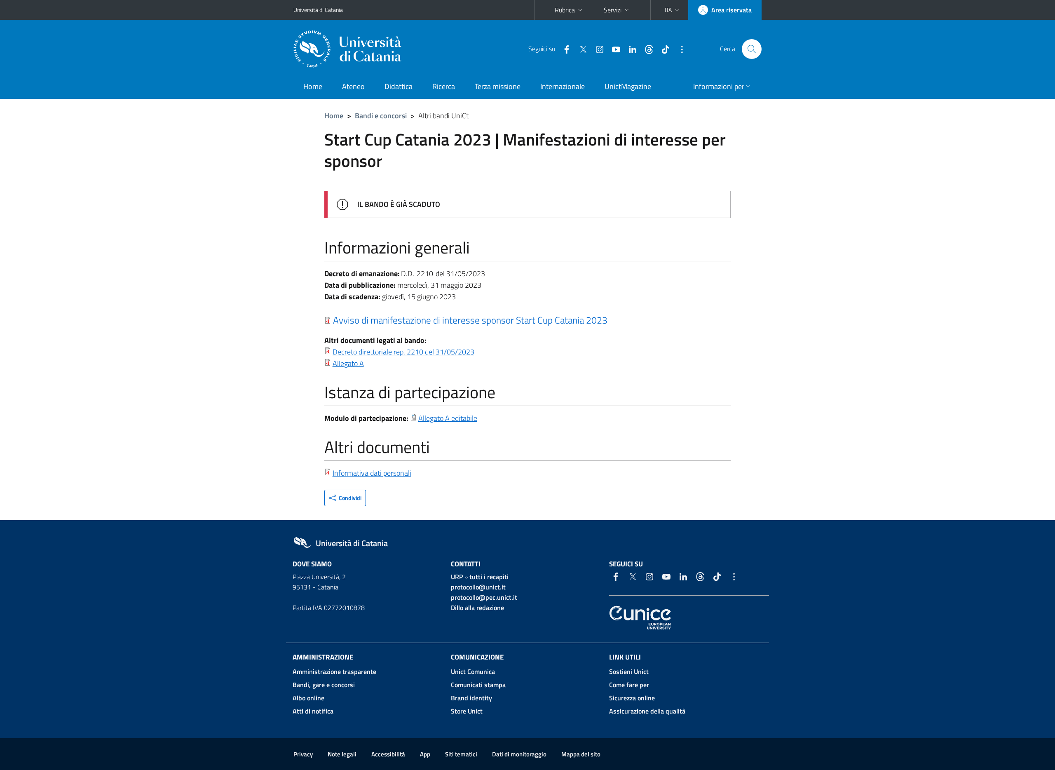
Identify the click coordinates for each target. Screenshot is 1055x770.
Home (312, 86)
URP (457, 577)
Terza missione (497, 86)
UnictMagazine (628, 86)
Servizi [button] (612, 10)
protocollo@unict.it (478, 587)
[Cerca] (752, 49)
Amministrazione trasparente (334, 671)
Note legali (342, 754)
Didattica (398, 86)
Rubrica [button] (565, 10)
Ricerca (443, 86)
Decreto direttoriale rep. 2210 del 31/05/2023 (403, 351)
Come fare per (629, 685)
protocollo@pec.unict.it (484, 597)
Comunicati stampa (478, 685)
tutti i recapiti (489, 577)
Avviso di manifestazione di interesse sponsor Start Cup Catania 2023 (470, 319)
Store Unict (467, 711)
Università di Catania (318, 9)
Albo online (308, 698)
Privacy (303, 754)
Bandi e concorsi (381, 115)
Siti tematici (461, 754)
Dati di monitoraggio (519, 754)
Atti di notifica (313, 711)
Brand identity (471, 698)
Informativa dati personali (372, 473)
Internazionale (562, 86)
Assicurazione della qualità (647, 711)
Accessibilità (388, 754)
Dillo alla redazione (477, 608)
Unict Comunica (473, 671)
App (425, 754)
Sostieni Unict (629, 671)
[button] (672, 9)
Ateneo (353, 86)
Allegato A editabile (447, 418)
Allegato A (348, 363)
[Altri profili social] (679, 49)
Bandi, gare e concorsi (324, 685)
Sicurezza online (632, 698)
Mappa (580, 754)
